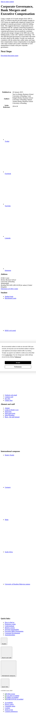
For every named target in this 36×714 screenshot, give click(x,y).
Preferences (18, 367)
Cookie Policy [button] (8, 355)
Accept (18, 362)
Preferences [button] (18, 357)
